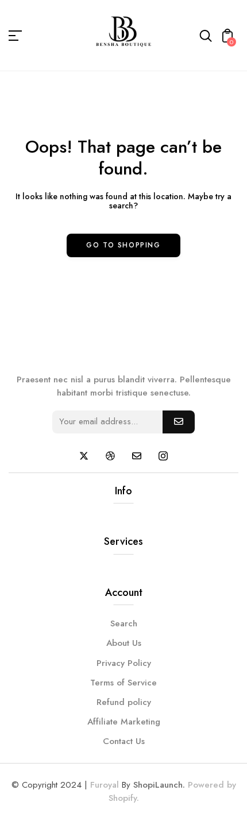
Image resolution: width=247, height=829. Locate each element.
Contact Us (124, 741)
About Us (123, 643)
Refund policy (124, 702)
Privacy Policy (124, 663)
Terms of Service (123, 682)
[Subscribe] (179, 421)
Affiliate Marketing (123, 721)
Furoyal (104, 784)
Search (123, 623)
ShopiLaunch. (159, 784)
